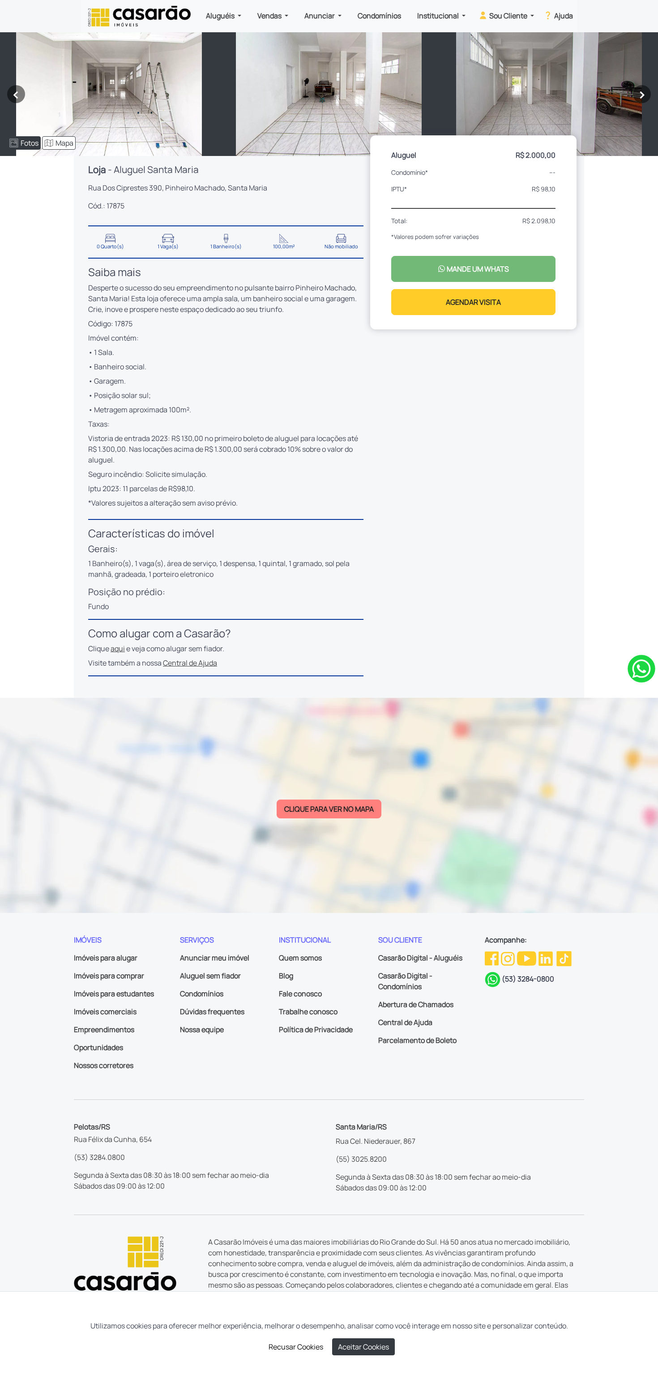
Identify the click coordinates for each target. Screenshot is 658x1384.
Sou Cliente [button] (508, 16)
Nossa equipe (202, 1029)
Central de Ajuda (190, 663)
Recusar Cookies (296, 1347)
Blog (286, 976)
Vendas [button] (270, 16)
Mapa (64, 143)
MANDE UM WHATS (477, 269)
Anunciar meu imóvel (214, 958)
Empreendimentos (104, 1029)
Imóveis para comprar (109, 976)
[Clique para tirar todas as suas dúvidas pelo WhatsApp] (641, 668)
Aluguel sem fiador (210, 976)
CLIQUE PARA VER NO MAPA (329, 809)
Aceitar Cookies (363, 1347)
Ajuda (563, 16)
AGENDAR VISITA (473, 302)
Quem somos (300, 958)
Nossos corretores (103, 1065)
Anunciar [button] (320, 16)
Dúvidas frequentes (212, 1011)
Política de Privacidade (316, 1029)
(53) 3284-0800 (528, 979)
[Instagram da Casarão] (508, 958)
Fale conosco (300, 994)
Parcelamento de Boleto (417, 1040)
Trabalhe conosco (308, 1011)
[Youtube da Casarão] (527, 958)
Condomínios (379, 16)
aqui (118, 648)
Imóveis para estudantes (114, 994)
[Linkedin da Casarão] (546, 958)
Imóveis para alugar (105, 958)
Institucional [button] (438, 16)
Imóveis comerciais (105, 1011)
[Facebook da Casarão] (492, 958)
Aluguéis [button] (221, 16)
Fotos (29, 143)
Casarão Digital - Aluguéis (420, 958)
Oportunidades (98, 1047)
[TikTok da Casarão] (564, 958)
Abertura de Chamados (415, 1004)
